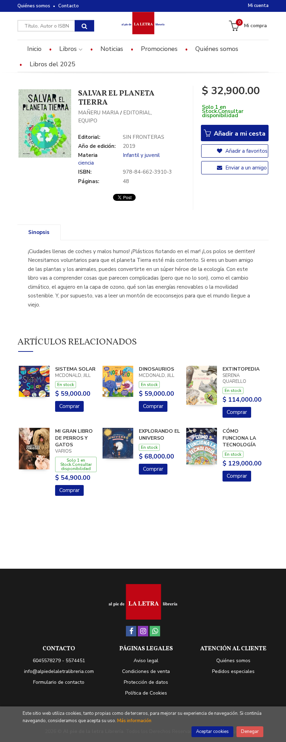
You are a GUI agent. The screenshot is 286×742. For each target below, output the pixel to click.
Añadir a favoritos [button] (246, 150)
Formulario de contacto (58, 682)
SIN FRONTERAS (143, 137)
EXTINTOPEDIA (241, 369)
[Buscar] (84, 26)
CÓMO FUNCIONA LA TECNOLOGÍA (239, 438)
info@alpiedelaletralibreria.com (59, 671)
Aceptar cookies (212, 731)
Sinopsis (39, 232)
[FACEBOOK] (131, 631)
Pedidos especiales (233, 671)
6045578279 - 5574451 (59, 660)
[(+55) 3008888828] (155, 631)
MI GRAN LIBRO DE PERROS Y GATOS (74, 438)
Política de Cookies (146, 693)
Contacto (68, 6)
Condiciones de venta (146, 671)
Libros (68, 49)
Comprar (69, 406)
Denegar (250, 731)
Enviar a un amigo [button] (245, 167)
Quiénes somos (33, 6)
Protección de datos (146, 682)
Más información (134, 721)
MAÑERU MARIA (98, 112)
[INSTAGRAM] (143, 631)
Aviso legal (146, 660)
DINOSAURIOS (156, 369)
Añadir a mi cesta (238, 133)
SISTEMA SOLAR (75, 369)
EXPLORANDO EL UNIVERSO (159, 434)
